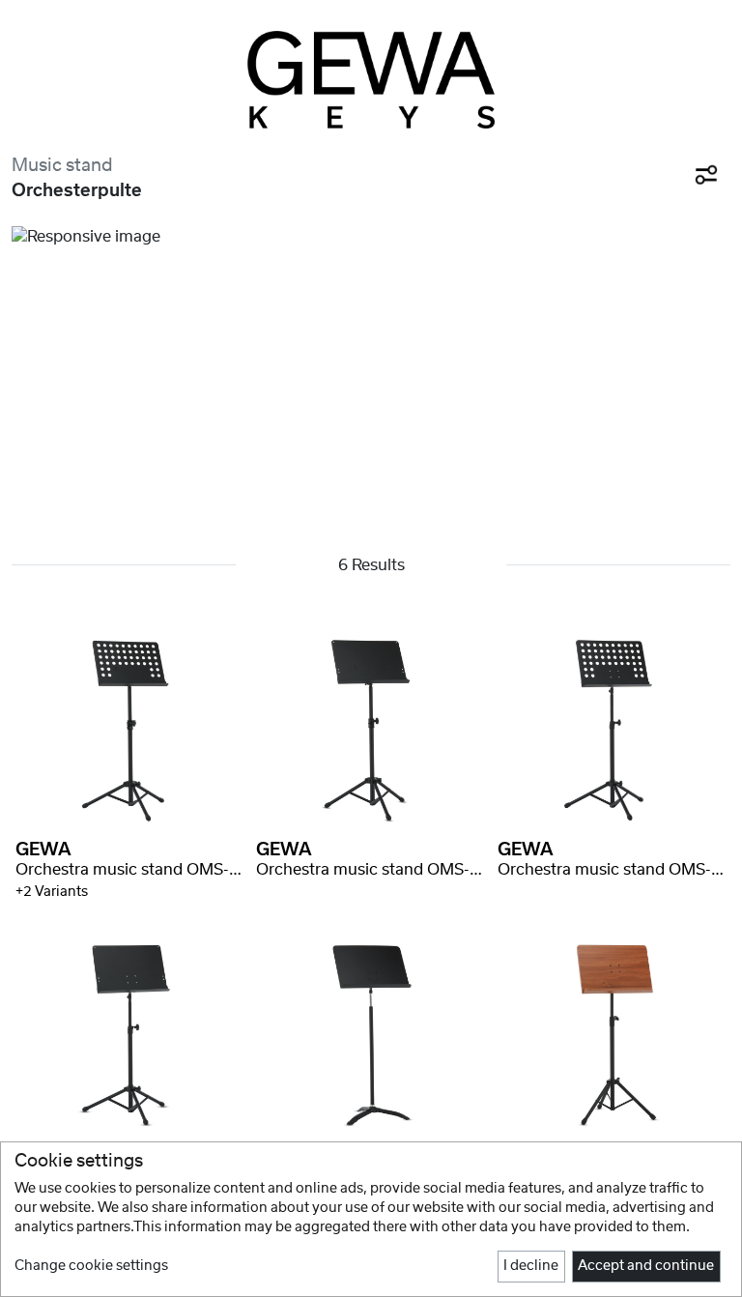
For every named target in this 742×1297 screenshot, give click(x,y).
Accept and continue (646, 1266)
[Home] (371, 79)
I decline (530, 1266)
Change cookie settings (91, 1266)
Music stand (62, 166)
